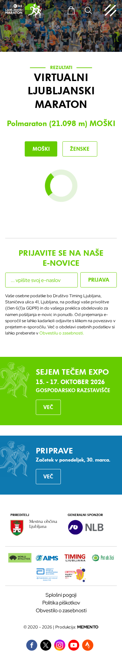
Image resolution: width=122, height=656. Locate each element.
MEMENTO (88, 627)
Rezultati (61, 67)
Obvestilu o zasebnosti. (61, 333)
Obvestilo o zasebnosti (61, 610)
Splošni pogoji (61, 595)
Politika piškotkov (61, 602)
